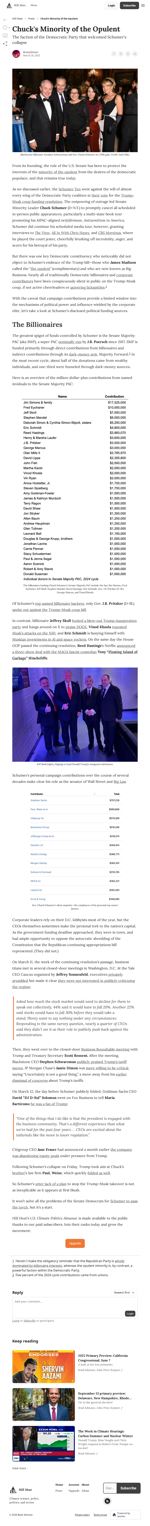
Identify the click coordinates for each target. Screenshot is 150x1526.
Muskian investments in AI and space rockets (49, 639)
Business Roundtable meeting (105, 1049)
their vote (100, 195)
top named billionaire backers (59, 603)
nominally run (69, 342)
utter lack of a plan (50, 1184)
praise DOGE (76, 627)
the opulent (40, 268)
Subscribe (129, 5)
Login (111, 5)
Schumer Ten (70, 189)
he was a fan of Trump (49, 1104)
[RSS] (107, 1501)
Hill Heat (17, 18)
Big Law (120, 781)
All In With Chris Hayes (70, 233)
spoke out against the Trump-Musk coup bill (49, 609)
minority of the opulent (57, 172)
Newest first (122, 1292)
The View (42, 233)
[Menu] (143, 5)
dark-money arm (83, 354)
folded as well (99, 1173)
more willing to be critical (107, 1068)
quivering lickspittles (87, 287)
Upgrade (75, 1243)
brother (18, 1173)
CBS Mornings (109, 233)
